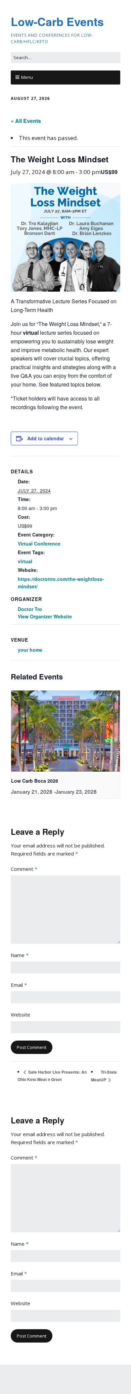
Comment (24, 869)
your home (30, 649)
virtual (25, 561)
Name (20, 955)
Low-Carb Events (57, 21)
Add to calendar (45, 438)
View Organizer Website (45, 616)
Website (20, 1014)
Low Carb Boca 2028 (34, 780)
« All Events (26, 121)
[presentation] (65, 731)
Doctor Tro (30, 609)
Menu (27, 77)
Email (19, 984)
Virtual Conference (39, 543)
